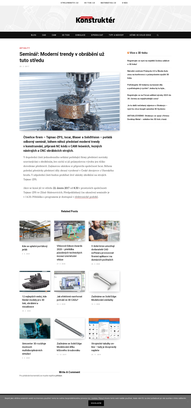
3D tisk (66, 35)
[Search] (157, 35)
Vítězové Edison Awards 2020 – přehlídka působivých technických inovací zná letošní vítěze (69, 253)
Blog (33, 35)
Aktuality (24, 48)
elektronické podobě (86, 196)
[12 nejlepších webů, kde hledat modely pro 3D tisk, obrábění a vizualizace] (34, 281)
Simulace (80, 35)
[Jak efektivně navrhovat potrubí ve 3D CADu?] (69, 281)
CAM (54, 35)
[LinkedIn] (10, 165)
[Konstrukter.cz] (95, 18)
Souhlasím (96, 403)
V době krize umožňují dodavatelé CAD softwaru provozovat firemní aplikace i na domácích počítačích (102, 253)
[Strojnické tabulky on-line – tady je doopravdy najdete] (104, 328)
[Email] (10, 172)
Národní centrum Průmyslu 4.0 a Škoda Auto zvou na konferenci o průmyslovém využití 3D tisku (148, 74)
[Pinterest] (10, 158)
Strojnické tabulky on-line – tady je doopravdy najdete (103, 347)
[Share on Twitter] (10, 151)
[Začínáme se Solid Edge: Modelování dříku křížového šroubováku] (69, 328)
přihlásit (58, 376)
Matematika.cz (108, 3)
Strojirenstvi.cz (69, 3)
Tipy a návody (116, 35)
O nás (125, 3)
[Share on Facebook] (10, 145)
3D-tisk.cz (89, 3)
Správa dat (97, 35)
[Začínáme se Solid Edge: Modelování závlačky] (104, 281)
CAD (44, 35)
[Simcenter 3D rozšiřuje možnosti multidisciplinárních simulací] (34, 328)
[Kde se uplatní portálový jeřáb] (34, 231)
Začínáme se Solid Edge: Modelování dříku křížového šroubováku (69, 347)
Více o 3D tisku (138, 52)
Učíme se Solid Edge (140, 35)
